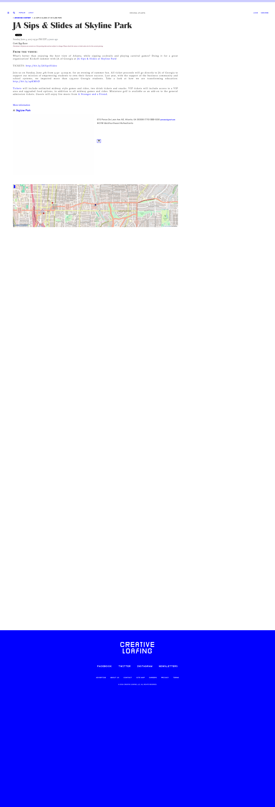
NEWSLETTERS (168, 666)
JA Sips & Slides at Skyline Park (96, 58)
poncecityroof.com (167, 120)
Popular (22, 13)
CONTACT (128, 678)
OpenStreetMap (167, 226)
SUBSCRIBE (265, 13)
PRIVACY (165, 678)
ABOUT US (114, 678)
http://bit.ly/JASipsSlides (41, 65)
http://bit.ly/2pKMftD (26, 81)
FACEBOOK (104, 666)
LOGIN (255, 13)
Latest (31, 13)
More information (21, 104)
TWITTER (124, 666)
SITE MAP (140, 678)
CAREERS (153, 678)
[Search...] (14, 12)
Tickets (18, 88)
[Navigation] (7, 12)
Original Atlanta (137, 13)
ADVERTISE (101, 678)
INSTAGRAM (144, 666)
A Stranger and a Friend (92, 94)
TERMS (176, 678)
